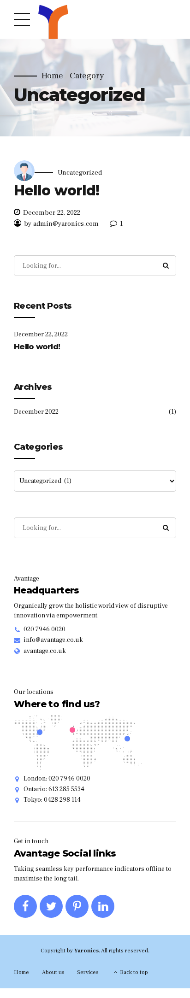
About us (53, 972)
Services (88, 972)
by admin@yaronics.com (61, 223)
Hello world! (56, 190)
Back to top (134, 972)
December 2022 (36, 412)
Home (52, 76)
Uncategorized (80, 173)
